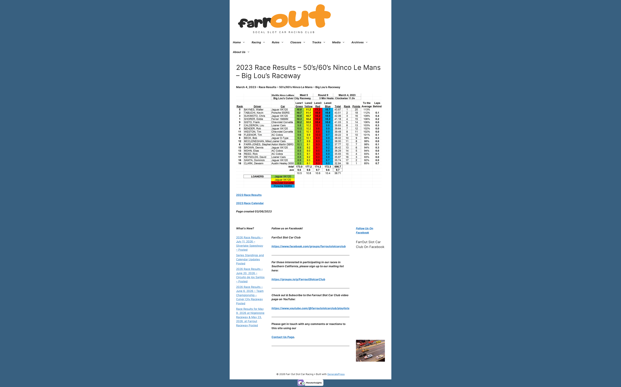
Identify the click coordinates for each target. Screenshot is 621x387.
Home (237, 42)
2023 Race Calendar (250, 203)
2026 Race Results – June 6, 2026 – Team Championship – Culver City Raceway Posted (250, 295)
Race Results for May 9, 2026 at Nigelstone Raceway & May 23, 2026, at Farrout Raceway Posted (250, 317)
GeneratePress (336, 374)
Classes (295, 42)
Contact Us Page (283, 337)
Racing (256, 42)
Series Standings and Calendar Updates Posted (250, 259)
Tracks (316, 42)
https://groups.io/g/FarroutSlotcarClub (298, 279)
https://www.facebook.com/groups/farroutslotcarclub (309, 246)
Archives (357, 42)
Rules (275, 42)
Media (336, 42)
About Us (239, 52)
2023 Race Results (249, 195)
